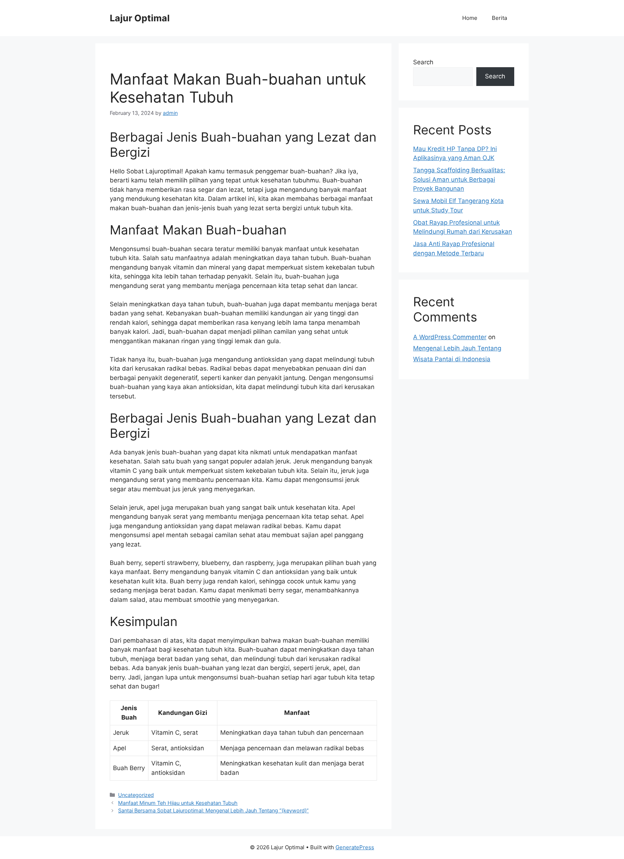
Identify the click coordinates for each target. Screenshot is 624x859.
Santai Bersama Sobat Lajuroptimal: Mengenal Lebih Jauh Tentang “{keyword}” (213, 810)
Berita (499, 17)
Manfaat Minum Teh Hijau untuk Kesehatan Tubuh (178, 803)
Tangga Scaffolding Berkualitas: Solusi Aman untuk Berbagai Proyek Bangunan (459, 179)
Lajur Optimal (140, 18)
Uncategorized (136, 795)
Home (469, 17)
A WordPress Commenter (449, 337)
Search (423, 62)
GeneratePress (354, 847)
